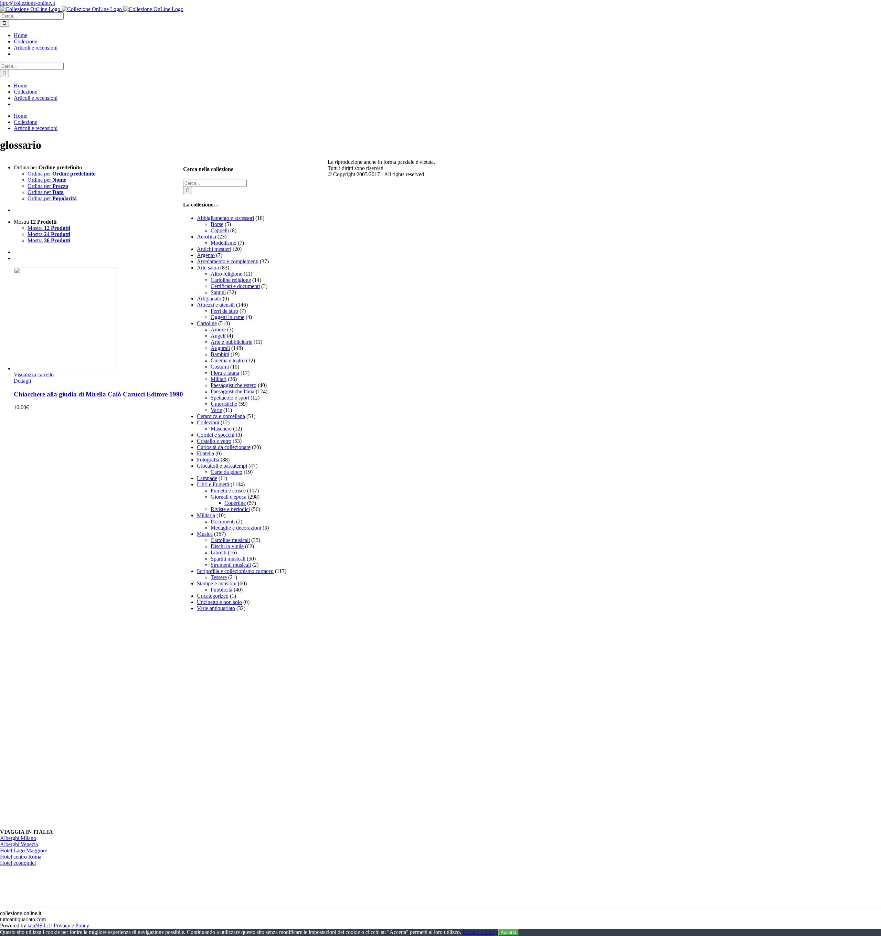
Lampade (207, 478)
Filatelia (205, 453)
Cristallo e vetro (214, 441)
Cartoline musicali (230, 540)
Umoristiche (224, 404)
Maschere (221, 429)
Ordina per (62, 174)
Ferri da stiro (224, 311)
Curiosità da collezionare (224, 447)
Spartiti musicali (228, 559)
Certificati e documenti (235, 286)
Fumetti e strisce (228, 490)
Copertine (235, 503)
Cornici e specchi (215, 435)
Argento (206, 255)
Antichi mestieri (214, 249)
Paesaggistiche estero (233, 385)
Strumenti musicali (231, 565)
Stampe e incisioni (216, 583)
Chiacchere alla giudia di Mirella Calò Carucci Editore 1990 (98, 394)
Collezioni (208, 422)
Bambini (220, 354)
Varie (216, 410)
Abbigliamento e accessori (225, 218)
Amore (218, 329)
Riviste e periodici (230, 509)
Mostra (49, 228)
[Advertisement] (234, 720)
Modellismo (223, 243)
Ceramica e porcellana (221, 416)
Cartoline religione (231, 280)
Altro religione (226, 274)
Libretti (218, 552)
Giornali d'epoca (228, 497)
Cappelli (220, 230)
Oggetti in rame (227, 317)
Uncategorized (213, 596)
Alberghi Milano (18, 838)
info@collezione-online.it (27, 3)
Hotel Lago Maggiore (23, 850)
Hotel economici (18, 863)
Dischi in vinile (227, 546)
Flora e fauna (225, 373)
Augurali (220, 348)
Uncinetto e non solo (219, 602)
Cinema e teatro (228, 360)
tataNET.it (39, 925)
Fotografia (208, 459)
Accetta (508, 932)
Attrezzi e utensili (216, 305)
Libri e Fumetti (213, 484)
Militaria (206, 515)
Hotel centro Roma (20, 857)
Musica (205, 534)
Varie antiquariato (216, 608)
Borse (217, 224)
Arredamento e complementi (227, 261)
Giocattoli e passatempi (222, 466)
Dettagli (22, 381)
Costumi (220, 367)
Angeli (218, 336)
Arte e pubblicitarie (231, 342)
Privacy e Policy (71, 925)
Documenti (223, 521)
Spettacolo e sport (230, 398)
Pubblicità (221, 590)
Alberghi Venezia (19, 844)
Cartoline (207, 323)
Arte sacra (208, 267)
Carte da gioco (226, 472)
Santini (218, 292)
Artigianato (209, 298)
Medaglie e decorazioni (236, 528)
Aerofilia (206, 237)
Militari (218, 379)
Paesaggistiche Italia (232, 391)
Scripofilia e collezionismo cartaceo (235, 571)
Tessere (219, 577)
